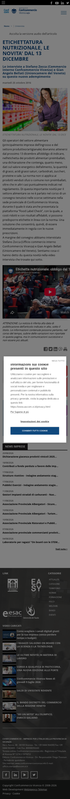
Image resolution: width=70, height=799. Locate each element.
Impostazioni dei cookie (35, 421)
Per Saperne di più (20, 412)
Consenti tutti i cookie (35, 431)
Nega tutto (58, 361)
